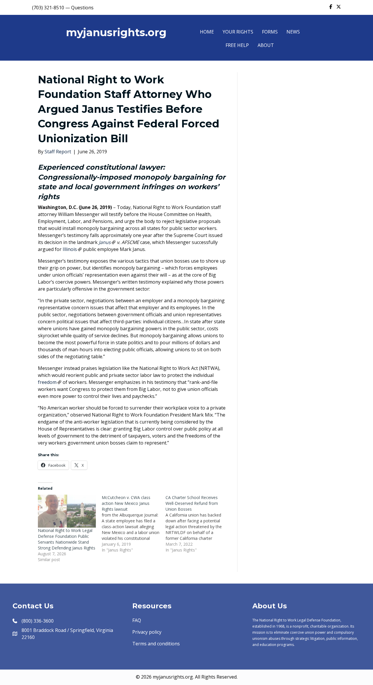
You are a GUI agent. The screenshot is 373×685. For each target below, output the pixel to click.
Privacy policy (146, 632)
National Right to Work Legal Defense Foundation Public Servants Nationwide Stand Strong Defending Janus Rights (66, 539)
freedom (47, 382)
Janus (105, 242)
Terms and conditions (156, 643)
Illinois (70, 249)
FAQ (136, 620)
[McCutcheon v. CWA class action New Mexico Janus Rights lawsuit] (134, 524)
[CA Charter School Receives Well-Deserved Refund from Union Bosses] (197, 524)
